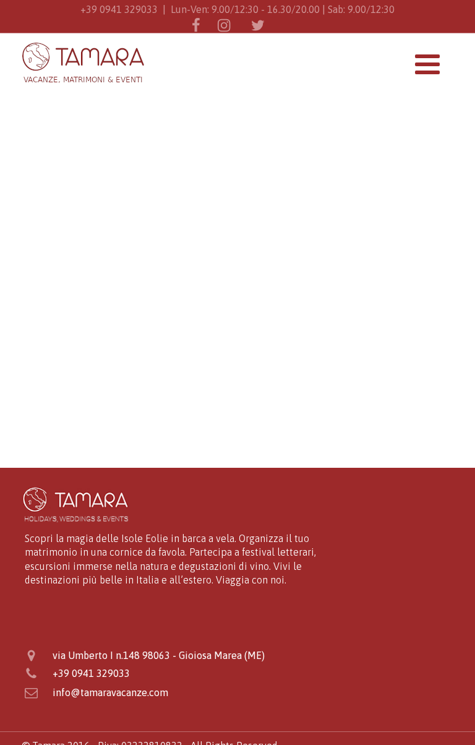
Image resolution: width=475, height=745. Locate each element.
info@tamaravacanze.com (110, 692)
